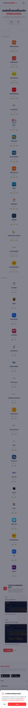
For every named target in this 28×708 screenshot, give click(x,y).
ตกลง (17, 704)
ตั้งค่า (4, 704)
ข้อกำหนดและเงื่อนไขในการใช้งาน (17, 700)
